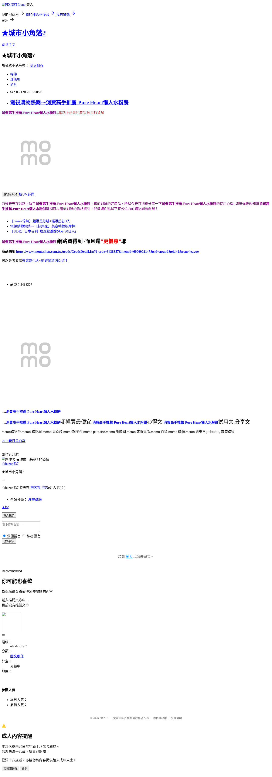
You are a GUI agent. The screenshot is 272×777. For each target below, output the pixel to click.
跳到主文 (8, 45)
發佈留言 (8, 541)
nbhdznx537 (10, 463)
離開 (24, 768)
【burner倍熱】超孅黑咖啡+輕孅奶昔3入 (40, 221)
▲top (5, 507)
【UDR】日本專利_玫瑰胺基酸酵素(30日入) (43, 231)
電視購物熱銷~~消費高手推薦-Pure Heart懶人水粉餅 (69, 102)
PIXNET (104, 718)
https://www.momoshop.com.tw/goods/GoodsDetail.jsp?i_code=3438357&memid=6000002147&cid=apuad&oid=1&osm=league (107, 251)
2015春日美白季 (14, 441)
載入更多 (8, 515)
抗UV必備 (26, 194)
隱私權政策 (160, 718)
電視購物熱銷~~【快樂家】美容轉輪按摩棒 (42, 226)
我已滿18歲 (10, 768)
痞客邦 (35, 487)
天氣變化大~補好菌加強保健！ (45, 260)
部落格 (15, 79)
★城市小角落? (24, 33)
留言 (44, 487)
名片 (13, 84)
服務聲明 (176, 718)
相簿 (13, 74)
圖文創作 (36, 66)
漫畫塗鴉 (35, 499)
